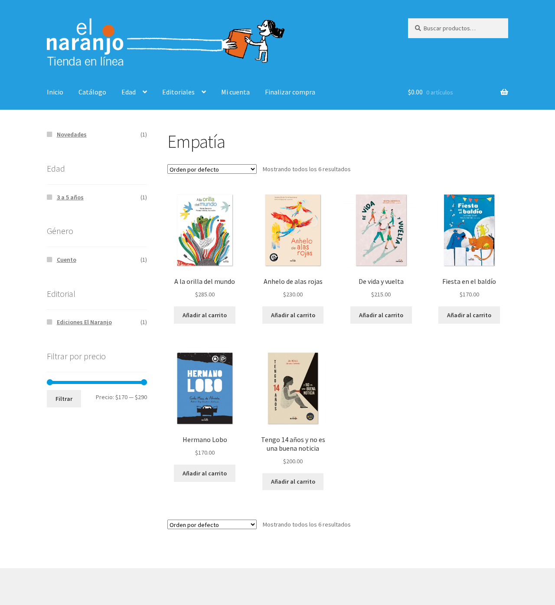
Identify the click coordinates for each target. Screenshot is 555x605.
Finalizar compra (290, 92)
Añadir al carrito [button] (205, 315)
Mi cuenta (235, 92)
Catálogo (92, 92)
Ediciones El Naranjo (84, 322)
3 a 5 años (70, 197)
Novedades (72, 134)
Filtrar (64, 399)
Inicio (55, 92)
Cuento (66, 259)
